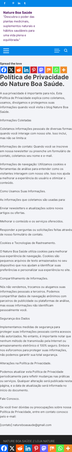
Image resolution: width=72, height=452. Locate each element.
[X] (11, 70)
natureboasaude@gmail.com (32, 425)
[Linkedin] (26, 70)
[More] (63, 70)
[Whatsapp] (56, 70)
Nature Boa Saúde (17, 12)
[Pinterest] (33, 70)
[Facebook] (3, 70)
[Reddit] (18, 70)
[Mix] (48, 70)
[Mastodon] (41, 70)
